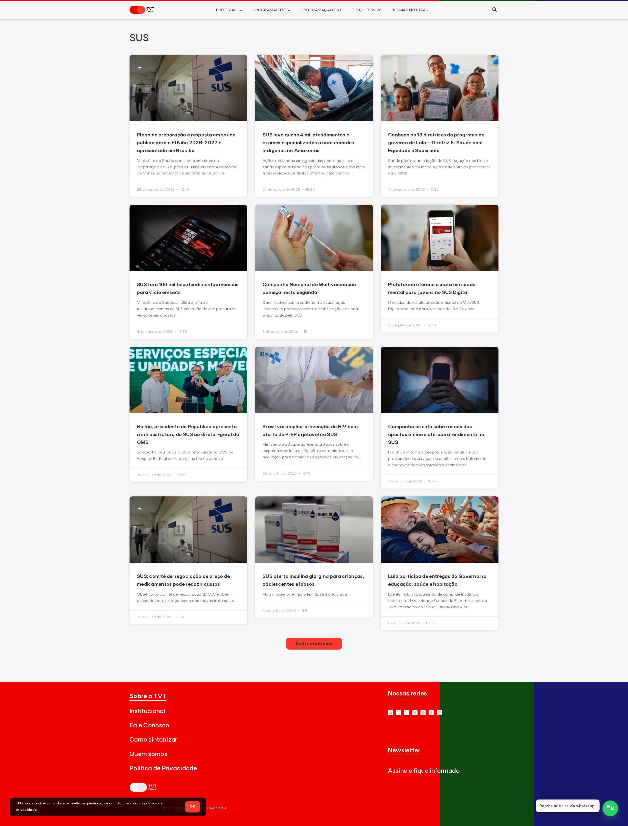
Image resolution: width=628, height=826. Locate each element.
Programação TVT (321, 10)
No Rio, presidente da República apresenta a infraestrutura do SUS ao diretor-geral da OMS (188, 434)
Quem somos (148, 754)
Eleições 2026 (367, 10)
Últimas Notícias (410, 10)
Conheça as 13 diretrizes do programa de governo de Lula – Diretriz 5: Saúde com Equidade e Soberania (436, 143)
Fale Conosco (150, 725)
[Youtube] (390, 712)
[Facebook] (423, 712)
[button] (494, 9)
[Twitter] (415, 712)
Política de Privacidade (163, 768)
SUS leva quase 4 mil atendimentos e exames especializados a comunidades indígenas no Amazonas (308, 143)
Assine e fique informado (424, 771)
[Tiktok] (431, 712)
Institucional (147, 711)
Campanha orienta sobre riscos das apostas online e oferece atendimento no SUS (436, 434)
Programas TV (269, 10)
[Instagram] (406, 712)
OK (192, 806)
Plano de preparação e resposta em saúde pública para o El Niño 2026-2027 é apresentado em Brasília (186, 143)
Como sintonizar (153, 740)
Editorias (226, 10)
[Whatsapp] (398, 712)
